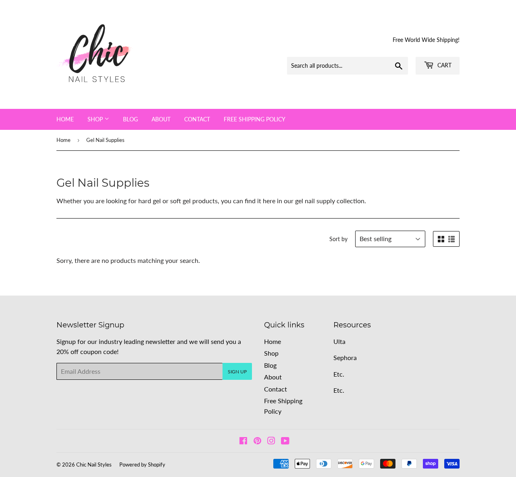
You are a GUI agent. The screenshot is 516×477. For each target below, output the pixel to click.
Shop (95, 119)
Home (65, 119)
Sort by (338, 238)
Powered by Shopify (142, 464)
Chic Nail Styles (94, 464)
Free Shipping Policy (254, 119)
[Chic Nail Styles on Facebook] (243, 441)
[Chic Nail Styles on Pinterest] (257, 441)
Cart (444, 65)
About (161, 119)
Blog (130, 119)
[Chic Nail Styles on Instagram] (271, 441)
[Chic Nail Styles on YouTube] (285, 441)
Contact (197, 119)
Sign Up (237, 372)
